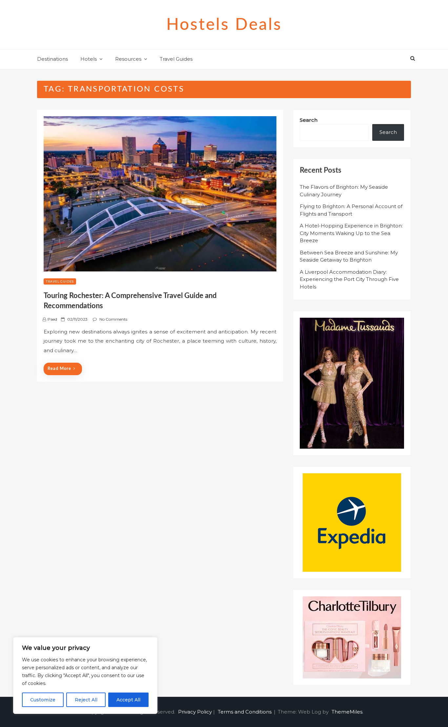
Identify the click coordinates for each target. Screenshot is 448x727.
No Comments (113, 319)
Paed (52, 319)
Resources (128, 59)
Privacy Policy (195, 712)
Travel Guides (176, 59)
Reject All (86, 700)
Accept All (128, 700)
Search (308, 120)
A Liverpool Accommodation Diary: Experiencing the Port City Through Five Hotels (349, 279)
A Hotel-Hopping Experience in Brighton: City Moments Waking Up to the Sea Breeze (351, 233)
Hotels (88, 59)
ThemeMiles (347, 712)
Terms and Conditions (245, 712)
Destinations (52, 59)
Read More (59, 369)
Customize (42, 700)
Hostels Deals (224, 25)
